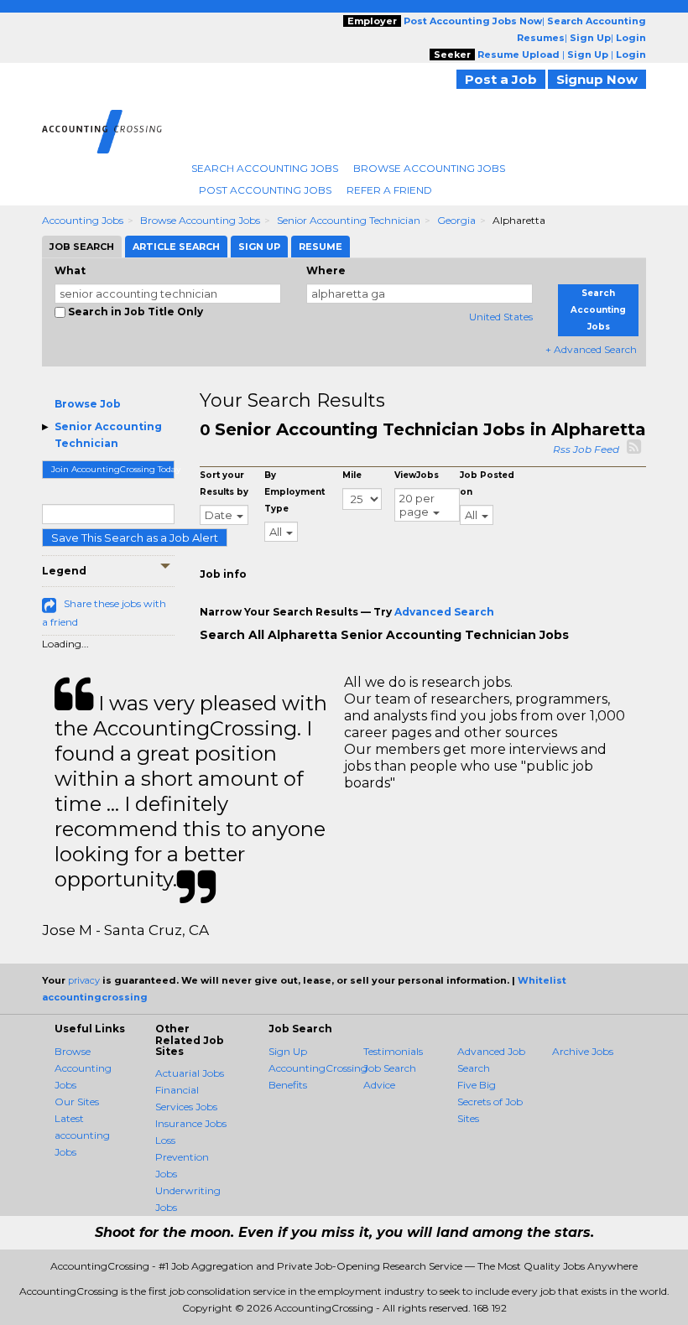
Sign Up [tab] (259, 246)
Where (326, 270)
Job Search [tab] (82, 246)
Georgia (456, 220)
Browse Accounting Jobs (429, 168)
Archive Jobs (582, 1051)
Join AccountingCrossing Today (113, 469)
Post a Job (501, 79)
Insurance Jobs (191, 1123)
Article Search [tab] (176, 246)
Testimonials (393, 1051)
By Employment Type (294, 492)
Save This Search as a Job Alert (134, 537)
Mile (352, 475)
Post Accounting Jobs (265, 190)
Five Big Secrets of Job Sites (490, 1101)
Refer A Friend (389, 190)
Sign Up (287, 1051)
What (70, 270)
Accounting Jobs (82, 220)
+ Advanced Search (591, 349)
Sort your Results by (224, 483)
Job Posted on (487, 483)
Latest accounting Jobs (82, 1135)
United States (501, 316)
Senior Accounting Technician (348, 220)
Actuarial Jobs (189, 1073)
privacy (84, 980)
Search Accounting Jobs (264, 168)
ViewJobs (416, 475)
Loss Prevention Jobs (182, 1157)
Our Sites (77, 1101)
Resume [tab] (320, 246)
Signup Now (597, 79)
